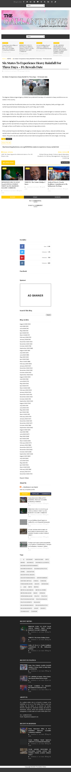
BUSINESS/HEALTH (26, 568)
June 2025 (23, 355)
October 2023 (24, 399)
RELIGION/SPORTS (26, 608)
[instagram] (51, 1)
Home (4, 58)
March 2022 (23, 441)
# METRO (8, 139)
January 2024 (24, 392)
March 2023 (23, 414)
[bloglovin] (37, 1)
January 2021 (24, 471)
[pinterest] (34, 1)
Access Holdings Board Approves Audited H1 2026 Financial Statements (43, 46)
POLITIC (37, 596)
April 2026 (23, 333)
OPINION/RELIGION (26, 596)
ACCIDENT (29, 559)
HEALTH (37, 584)
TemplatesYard (41, 770)
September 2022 (25, 427)
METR (30, 587)
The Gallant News (41, 767)
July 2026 (22, 326)
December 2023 (24, 394)
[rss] (44, 1)
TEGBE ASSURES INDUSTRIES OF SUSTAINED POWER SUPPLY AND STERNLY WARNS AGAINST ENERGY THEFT (60, 49)
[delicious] (55, 1)
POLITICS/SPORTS (26, 602)
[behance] (48, 1)
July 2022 (22, 432)
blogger (12, 197)
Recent (25, 494)
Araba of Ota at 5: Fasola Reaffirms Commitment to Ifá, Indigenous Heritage (58, 184)
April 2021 (23, 465)
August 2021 (23, 456)
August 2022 (23, 430)
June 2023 (23, 408)
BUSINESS (5, 43)
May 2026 (23, 331)
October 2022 (24, 425)
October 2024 (24, 372)
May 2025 (23, 357)
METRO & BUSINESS (27, 590)
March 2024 (23, 388)
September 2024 (25, 375)
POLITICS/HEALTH (41, 599)
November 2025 (24, 344)
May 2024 (23, 383)
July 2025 (22, 353)
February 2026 (24, 337)
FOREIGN (43, 580)
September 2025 (25, 348)
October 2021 (24, 452)
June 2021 (23, 460)
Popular (35, 494)
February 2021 (24, 469)
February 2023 (24, 416)
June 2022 (23, 434)
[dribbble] (41, 1)
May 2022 (23, 436)
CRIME (23, 571)
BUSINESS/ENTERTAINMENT (29, 565)
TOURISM (34, 611)
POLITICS (44, 596)
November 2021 (24, 449)
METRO (21, 43)
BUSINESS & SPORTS (42, 562)
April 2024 (23, 386)
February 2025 (24, 364)
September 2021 (24, 454)
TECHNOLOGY (25, 611)
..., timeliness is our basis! (30, 487)
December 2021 (24, 447)
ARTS (47, 559)
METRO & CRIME (41, 590)
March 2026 (23, 335)
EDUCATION (30, 571)
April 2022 (23, 438)
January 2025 (24, 366)
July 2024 (22, 379)
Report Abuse (24, 478)
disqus (35, 197)
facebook (57, 197)
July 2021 (22, 458)
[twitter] (27, 1)
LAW (25, 587)
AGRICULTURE (39, 559)
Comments (46, 494)
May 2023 (23, 410)
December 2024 (24, 368)
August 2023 (23, 403)
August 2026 (23, 324)
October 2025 (24, 346)
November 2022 (24, 423)
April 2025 (23, 359)
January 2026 (24, 339)
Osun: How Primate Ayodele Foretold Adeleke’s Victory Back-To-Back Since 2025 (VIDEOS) (39, 667)
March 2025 (23, 361)
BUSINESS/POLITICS (40, 568)
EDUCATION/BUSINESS (28, 577)
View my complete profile (27, 489)
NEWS (35, 593)
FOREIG (36, 580)
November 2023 (24, 397)
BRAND (23, 562)
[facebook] (23, 1)
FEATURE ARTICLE (26, 580)
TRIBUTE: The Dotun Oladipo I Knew (35, 183)
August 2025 (23, 350)
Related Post (8, 163)
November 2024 (24, 370)
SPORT (36, 608)
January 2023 (24, 419)
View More (66, 162)
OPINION (42, 593)
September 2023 (25, 401)
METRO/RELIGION (26, 593)
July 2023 (23, 405)
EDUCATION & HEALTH (27, 574)
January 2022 (24, 445)
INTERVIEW (45, 584)
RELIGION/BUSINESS (27, 605)
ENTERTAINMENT (42, 577)
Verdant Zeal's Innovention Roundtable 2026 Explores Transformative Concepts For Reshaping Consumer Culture (39, 544)
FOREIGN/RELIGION (26, 584)
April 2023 (23, 412)
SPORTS (43, 608)
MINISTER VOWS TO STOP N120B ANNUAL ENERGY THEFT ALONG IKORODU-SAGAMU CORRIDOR (26, 48)
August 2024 (23, 377)
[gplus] (30, 1)
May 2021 (22, 463)
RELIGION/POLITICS (42, 605)
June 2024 (23, 381)
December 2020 (24, 474)
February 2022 (24, 443)
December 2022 (24, 421)
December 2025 (24, 342)
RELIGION (37, 602)
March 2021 (23, 467)
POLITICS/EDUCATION (27, 599)
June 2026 (23, 328)
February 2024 (24, 390)
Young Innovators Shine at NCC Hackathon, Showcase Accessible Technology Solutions (9, 47)
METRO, (28, 71)
